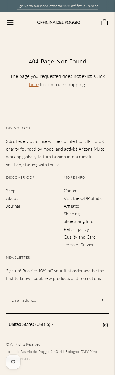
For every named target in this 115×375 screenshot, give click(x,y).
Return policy (76, 229)
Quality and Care (79, 236)
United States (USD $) (29, 324)
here (34, 84)
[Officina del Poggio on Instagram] (105, 325)
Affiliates (72, 206)
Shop (11, 190)
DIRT (88, 141)
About (12, 198)
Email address (23, 292)
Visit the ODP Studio (83, 198)
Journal (13, 206)
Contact (71, 190)
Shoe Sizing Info (79, 221)
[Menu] (10, 22)
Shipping (72, 213)
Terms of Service (79, 244)
